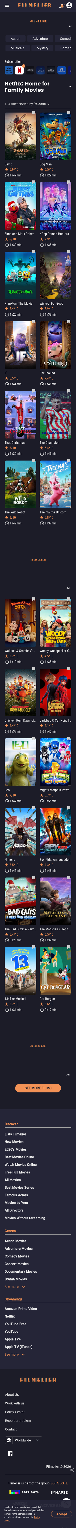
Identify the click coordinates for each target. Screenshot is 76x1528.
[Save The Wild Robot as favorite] (33, 460)
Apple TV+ (13, 1339)
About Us (12, 1394)
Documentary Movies (21, 1271)
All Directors (14, 1210)
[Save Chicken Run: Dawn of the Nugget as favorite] (33, 668)
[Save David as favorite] (33, 112)
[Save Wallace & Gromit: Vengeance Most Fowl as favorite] (33, 598)
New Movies (14, 1142)
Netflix (10, 1316)
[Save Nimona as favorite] (33, 807)
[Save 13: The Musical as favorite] (33, 946)
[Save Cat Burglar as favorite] (68, 946)
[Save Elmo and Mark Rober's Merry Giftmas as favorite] (33, 181)
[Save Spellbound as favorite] (68, 321)
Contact (11, 1429)
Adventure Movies (19, 1249)
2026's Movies (16, 1149)
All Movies (13, 1180)
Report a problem (18, 1420)
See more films (38, 1088)
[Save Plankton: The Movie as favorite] (33, 251)
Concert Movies (16, 1264)
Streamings (13, 1299)
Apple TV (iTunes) (19, 1347)
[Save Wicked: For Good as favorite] (68, 251)
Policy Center (14, 1412)
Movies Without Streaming (25, 1218)
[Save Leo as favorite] (33, 738)
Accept (61, 1514)
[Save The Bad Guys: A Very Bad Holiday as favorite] (33, 877)
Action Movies (15, 1241)
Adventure (40, 38)
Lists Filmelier (15, 1134)
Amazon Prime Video (21, 1309)
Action (15, 38)
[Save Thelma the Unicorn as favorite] (68, 460)
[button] (38, 87)
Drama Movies (16, 1279)
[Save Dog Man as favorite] (68, 112)
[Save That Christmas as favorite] (33, 390)
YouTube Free (15, 1324)
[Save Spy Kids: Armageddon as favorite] (68, 807)
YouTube (12, 1332)
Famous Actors (16, 1195)
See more (12, 1287)
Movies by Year (16, 1203)
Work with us (14, 1403)
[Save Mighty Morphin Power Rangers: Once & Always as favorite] (68, 738)
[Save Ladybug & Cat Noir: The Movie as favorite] (68, 668)
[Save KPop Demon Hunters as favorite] (68, 181)
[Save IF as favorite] (33, 321)
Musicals (17, 48)
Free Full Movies (17, 1172)
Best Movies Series (19, 1188)
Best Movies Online (19, 1157)
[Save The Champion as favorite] (68, 390)
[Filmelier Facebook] (10, 1454)
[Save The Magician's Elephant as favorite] (68, 877)
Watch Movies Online (21, 1165)
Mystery (42, 48)
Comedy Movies (17, 1256)
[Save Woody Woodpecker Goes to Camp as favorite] (68, 598)
